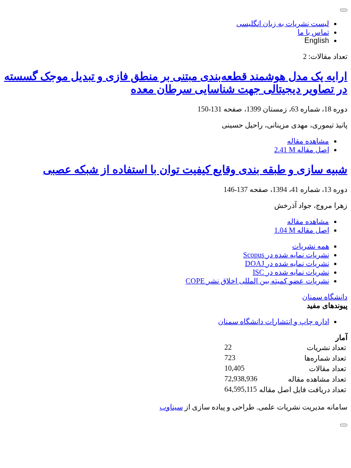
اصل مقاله (301, 150)
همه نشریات (310, 246)
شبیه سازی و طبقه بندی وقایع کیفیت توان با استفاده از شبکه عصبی (195, 170)
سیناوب (171, 407)
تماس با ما (313, 32)
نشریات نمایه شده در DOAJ (287, 263)
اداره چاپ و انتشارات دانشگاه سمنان (273, 321)
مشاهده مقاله (308, 141)
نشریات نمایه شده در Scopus (286, 255)
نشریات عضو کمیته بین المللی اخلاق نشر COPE (257, 281)
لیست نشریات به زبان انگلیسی (282, 23)
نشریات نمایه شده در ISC (291, 272)
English (316, 40)
